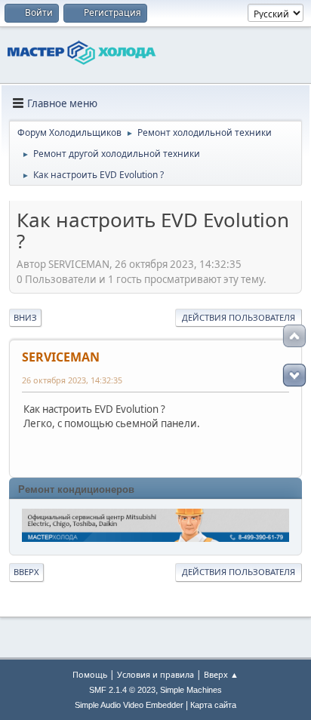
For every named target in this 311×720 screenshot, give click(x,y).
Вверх (26, 571)
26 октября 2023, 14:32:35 (72, 380)
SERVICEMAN (61, 357)
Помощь (89, 674)
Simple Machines (191, 689)
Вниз (25, 317)
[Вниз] (294, 375)
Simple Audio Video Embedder (129, 704)
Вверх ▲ (221, 674)
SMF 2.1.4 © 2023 (122, 689)
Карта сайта (213, 704)
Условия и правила (155, 674)
